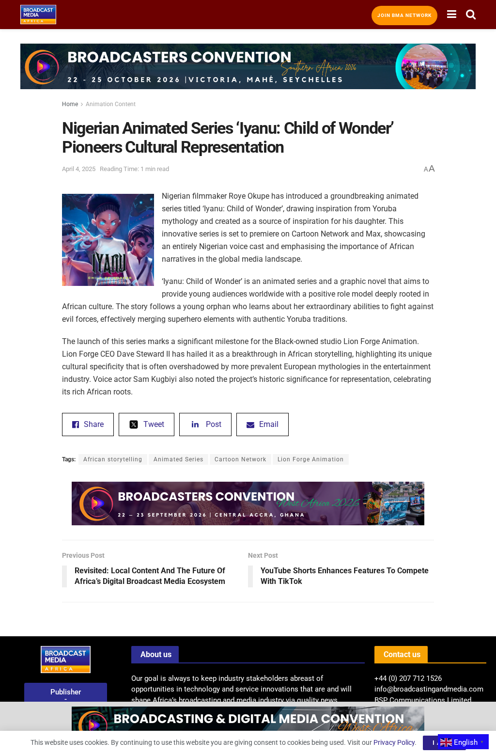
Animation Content (111, 104)
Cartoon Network (240, 459)
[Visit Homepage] (38, 14)
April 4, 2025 (78, 169)
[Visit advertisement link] (248, 74)
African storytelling (112, 459)
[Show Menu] (451, 14)
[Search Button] (471, 14)
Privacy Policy (394, 742)
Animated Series (178, 459)
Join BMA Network (404, 15)
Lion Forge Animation (311, 459)
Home (70, 104)
